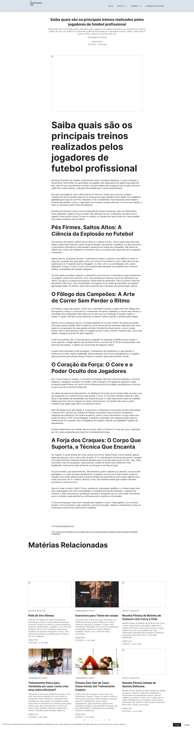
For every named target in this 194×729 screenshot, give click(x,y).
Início (110, 6)
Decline (187, 725)
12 (105, 720)
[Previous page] (85, 720)
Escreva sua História (155, 6)
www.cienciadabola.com (65, 526)
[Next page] (109, 720)
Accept (177, 725)
